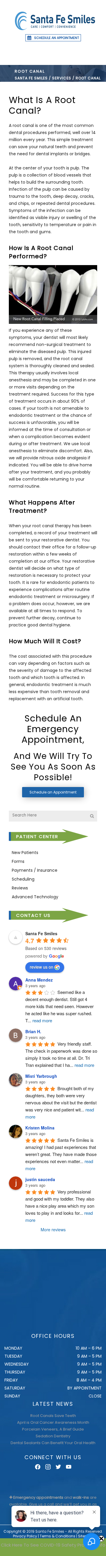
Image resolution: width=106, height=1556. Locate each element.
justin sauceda (40, 1179)
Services (61, 78)
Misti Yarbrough (41, 1076)
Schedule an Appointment (56, 37)
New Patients (25, 852)
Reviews (20, 888)
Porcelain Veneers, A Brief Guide (53, 1429)
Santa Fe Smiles (31, 78)
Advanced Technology (35, 897)
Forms (18, 861)
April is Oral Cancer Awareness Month (53, 1422)
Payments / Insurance (34, 870)
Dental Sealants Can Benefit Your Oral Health (53, 1443)
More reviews (53, 1229)
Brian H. (33, 1031)
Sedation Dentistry (53, 1436)
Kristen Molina (39, 1128)
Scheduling (23, 879)
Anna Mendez (39, 980)
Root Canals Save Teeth (53, 1415)
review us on (41, 967)
